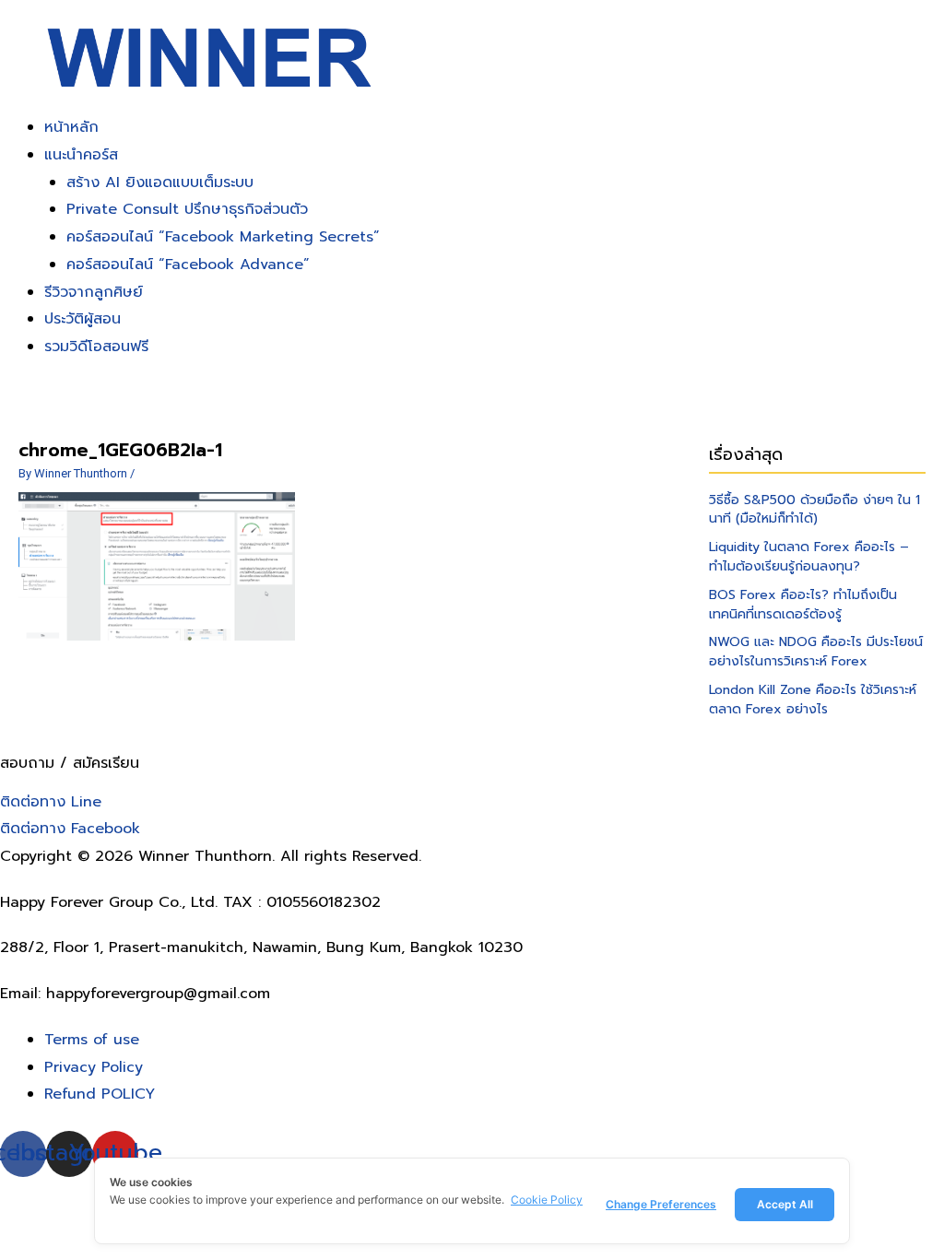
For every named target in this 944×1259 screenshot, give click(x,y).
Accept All (785, 1204)
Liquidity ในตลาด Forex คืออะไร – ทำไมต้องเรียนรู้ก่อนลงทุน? (809, 556)
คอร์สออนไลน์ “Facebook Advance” (188, 264)
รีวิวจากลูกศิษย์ (93, 292)
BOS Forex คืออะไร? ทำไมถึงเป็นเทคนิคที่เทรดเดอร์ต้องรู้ (803, 604)
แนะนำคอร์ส (81, 155)
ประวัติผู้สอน (82, 319)
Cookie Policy (547, 1199)
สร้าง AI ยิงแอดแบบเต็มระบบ (160, 182)
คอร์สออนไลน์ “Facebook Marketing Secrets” (223, 237)
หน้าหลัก (71, 127)
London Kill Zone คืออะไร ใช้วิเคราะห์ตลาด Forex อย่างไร (812, 699)
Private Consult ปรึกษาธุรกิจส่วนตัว (187, 209)
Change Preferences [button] (661, 1204)
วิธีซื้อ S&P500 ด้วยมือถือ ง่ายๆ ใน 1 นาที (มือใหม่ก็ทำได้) (814, 509)
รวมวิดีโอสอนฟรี (96, 346)
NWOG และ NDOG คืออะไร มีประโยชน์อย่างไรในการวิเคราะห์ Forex (816, 651)
